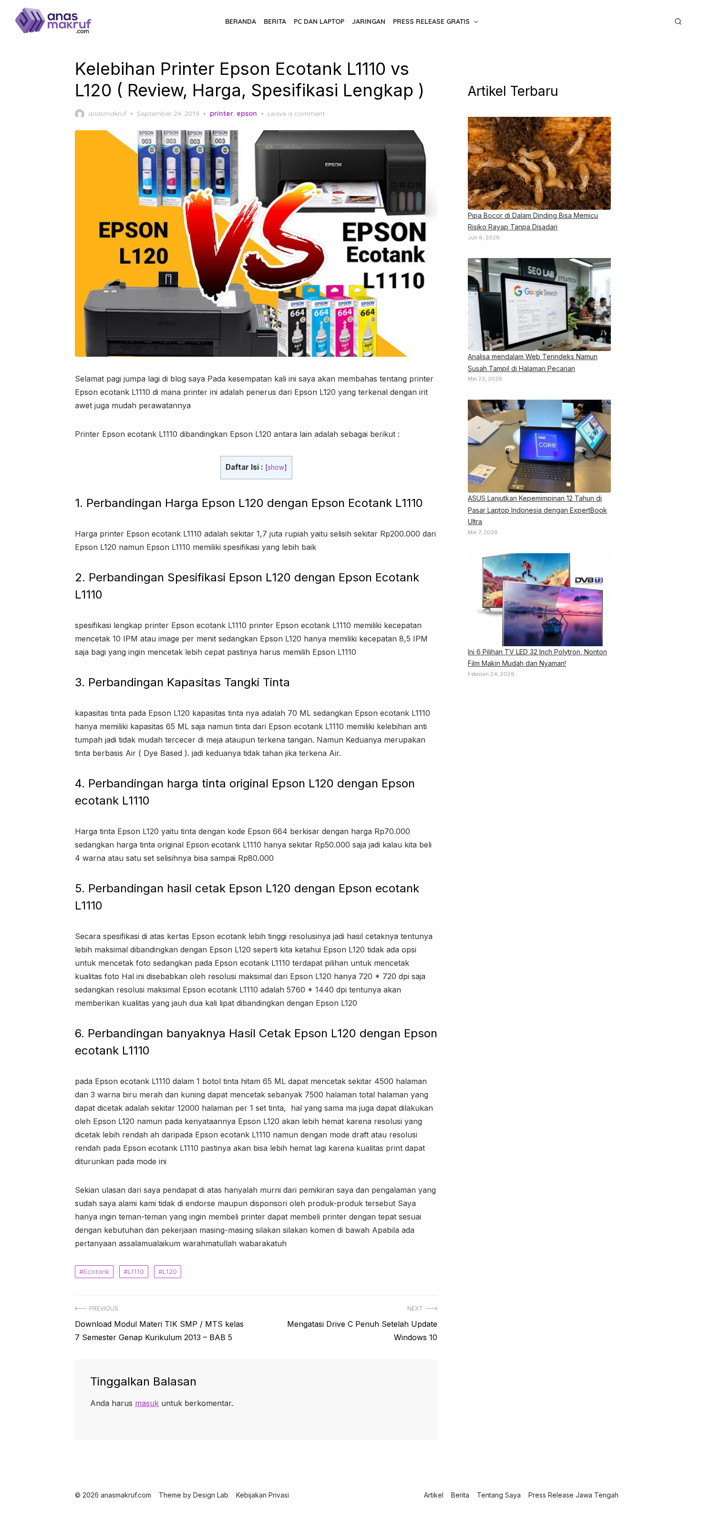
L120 (170, 1271)
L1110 (136, 1271)
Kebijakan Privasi (262, 1495)
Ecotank (96, 1271)
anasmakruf (107, 113)
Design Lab (210, 1495)
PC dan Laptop (319, 21)
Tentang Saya (499, 1495)
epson (247, 113)
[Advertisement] (539, 845)
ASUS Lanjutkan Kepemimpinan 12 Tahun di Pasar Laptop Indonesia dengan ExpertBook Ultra (537, 510)
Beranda (240, 21)
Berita (275, 21)
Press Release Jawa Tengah (573, 1495)
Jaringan (368, 21)
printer (221, 113)
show (276, 467)
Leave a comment (296, 113)
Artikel (433, 1495)
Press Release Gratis (431, 21)
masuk (147, 1403)
